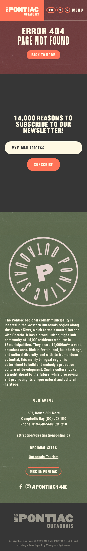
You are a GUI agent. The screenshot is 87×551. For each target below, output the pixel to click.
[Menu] (77, 10)
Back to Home (43, 54)
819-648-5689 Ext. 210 (49, 424)
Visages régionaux (58, 545)
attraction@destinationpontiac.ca (43, 435)
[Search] (67, 10)
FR (51, 10)
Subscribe (43, 164)
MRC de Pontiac (43, 471)
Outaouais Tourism (43, 457)
